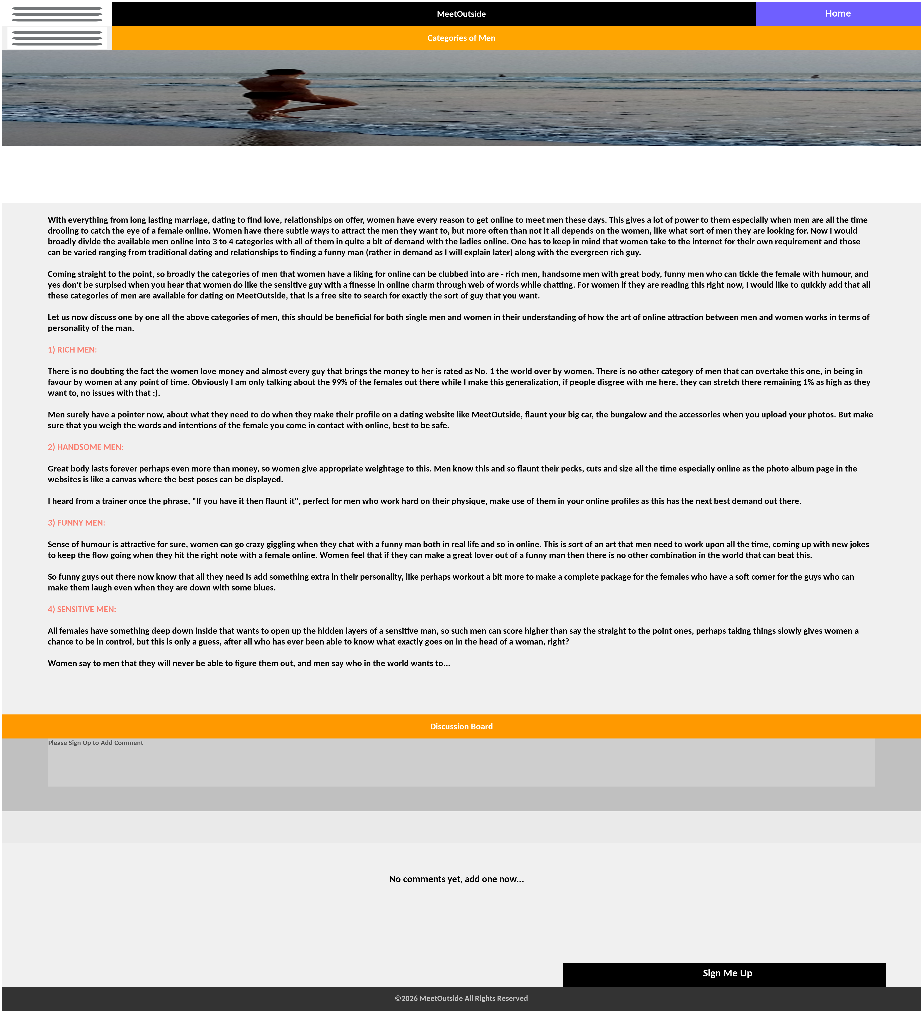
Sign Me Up (727, 974)
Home (838, 14)
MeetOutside (461, 14)
